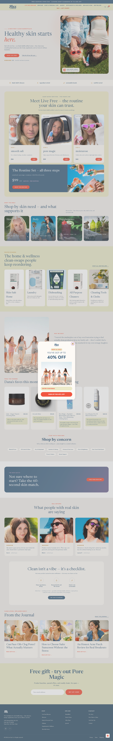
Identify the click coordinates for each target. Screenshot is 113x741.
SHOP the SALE (56, 349)
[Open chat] (108, 736)
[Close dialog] (72, 343)
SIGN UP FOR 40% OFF (56, 394)
